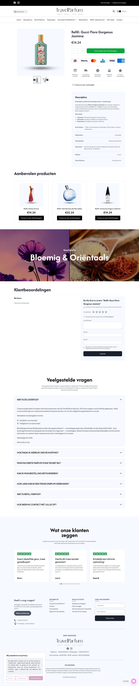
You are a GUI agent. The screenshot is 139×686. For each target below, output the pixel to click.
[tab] (40, 73)
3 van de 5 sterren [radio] (99, 312)
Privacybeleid (108, 317)
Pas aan (10, 678)
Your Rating (87, 312)
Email (85, 339)
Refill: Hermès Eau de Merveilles (69, 209)
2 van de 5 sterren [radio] (96, 312)
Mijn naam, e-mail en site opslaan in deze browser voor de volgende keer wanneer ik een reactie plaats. (101, 347)
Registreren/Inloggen (79, 603)
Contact (119, 20)
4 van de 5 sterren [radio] (103, 312)
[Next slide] (47, 80)
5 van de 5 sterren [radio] (106, 312)
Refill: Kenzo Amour (31, 209)
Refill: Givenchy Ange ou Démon (107, 209)
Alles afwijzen (22, 678)
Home (19, 20)
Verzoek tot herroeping (79, 611)
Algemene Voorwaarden (56, 611)
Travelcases (51, 20)
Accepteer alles (36, 678)
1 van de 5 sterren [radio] (93, 312)
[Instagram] (18, 3)
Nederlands (20, 12)
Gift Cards (110, 20)
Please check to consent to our (99, 317)
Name (85, 332)
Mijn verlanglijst (105, 2)
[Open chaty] (133, 681)
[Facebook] (15, 3)
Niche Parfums (39, 20)
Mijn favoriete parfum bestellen (81, 609)
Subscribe (110, 618)
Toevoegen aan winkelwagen (105, 51)
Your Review (87, 320)
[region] (24, 667)
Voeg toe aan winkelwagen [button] (31, 218)
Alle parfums (27, 20)
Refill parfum (83, 20)
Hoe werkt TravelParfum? (57, 603)
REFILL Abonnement (97, 20)
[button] (37, 80)
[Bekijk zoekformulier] (114, 11)
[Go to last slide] (34, 80)
